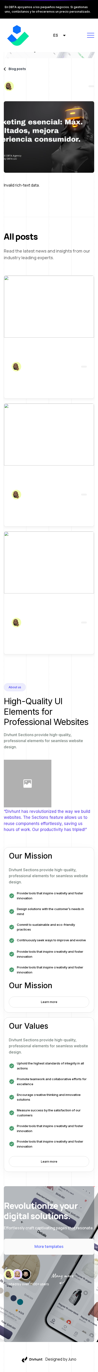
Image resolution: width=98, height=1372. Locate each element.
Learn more (49, 1002)
